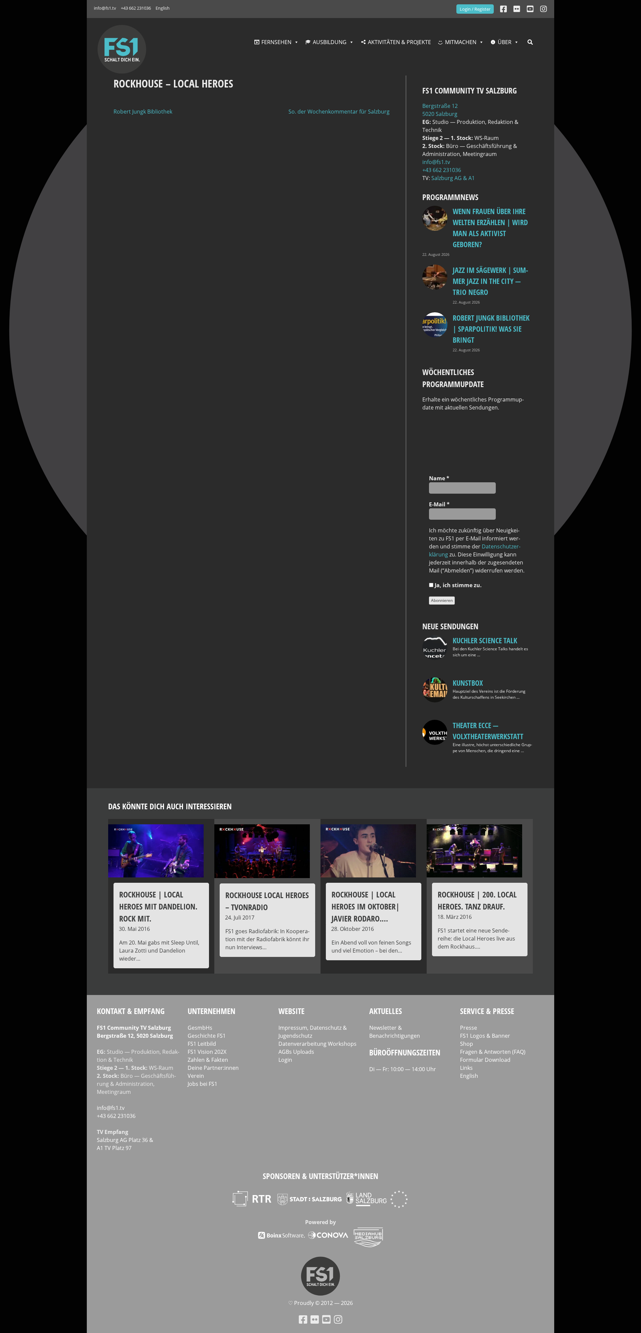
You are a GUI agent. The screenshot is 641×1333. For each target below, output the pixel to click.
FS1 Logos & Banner (485, 1035)
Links (466, 1067)
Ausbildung (330, 42)
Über (504, 42)
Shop (466, 1043)
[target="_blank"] (543, 9)
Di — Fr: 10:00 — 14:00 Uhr (402, 1069)
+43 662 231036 (136, 8)
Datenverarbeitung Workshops (317, 1043)
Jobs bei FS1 (202, 1084)
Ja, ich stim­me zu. (457, 585)
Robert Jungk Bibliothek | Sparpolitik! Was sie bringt (491, 329)
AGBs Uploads (296, 1051)
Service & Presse (487, 1010)
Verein (196, 1075)
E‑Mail (439, 504)
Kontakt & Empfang (131, 1010)
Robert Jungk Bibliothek (143, 111)
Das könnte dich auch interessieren (170, 806)
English (163, 8)
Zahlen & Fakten (208, 1059)
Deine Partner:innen (213, 1067)
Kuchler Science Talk (485, 640)
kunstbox (468, 683)
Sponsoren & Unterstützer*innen (320, 1175)
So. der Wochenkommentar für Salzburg (339, 111)
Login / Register (475, 9)
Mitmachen (460, 42)
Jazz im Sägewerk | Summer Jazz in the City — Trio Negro (490, 281)
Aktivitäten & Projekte (399, 42)
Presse (468, 1027)
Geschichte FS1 (207, 1035)
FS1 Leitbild (202, 1043)
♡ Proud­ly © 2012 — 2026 (320, 1303)
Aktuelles (385, 1010)
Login (285, 1059)
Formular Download (485, 1059)
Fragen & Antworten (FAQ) (492, 1051)
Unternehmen (211, 1010)
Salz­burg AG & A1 (453, 178)
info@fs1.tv (105, 8)
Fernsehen (276, 42)
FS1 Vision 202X (207, 1051)
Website (291, 1010)
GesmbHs (200, 1027)
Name (439, 478)
